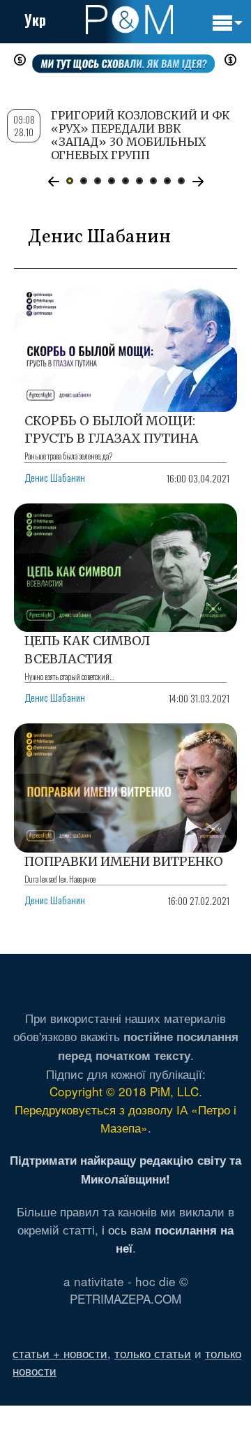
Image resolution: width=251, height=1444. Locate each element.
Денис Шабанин (54, 477)
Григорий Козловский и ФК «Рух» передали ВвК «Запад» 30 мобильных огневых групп (140, 135)
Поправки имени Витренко (123, 861)
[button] (53, 181)
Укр (35, 19)
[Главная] (129, 19)
